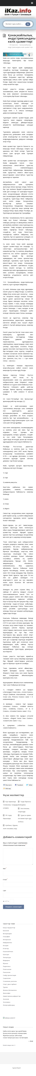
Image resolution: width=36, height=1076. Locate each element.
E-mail (5, 879)
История (5, 945)
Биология (6, 931)
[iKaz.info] (18, 12)
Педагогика (6, 966)
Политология (7, 969)
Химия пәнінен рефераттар (11, 996)
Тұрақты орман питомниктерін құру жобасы (25, 818)
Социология (6, 978)
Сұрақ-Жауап (16, 1068)
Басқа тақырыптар (9, 928)
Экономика (6, 1002)
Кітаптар (6, 948)
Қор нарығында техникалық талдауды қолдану (10, 805)
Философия (6, 993)
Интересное (14, 45)
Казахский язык (8, 951)
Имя (4, 868)
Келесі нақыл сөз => (9, 1045)
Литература (7, 957)
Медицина (6, 960)
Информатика (7, 942)
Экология (6, 999)
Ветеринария (7, 933)
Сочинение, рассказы (10, 981)
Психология (6, 972)
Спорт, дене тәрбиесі (9, 984)
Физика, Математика (10, 990)
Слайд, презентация (9, 975)
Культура (6, 954)
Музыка (5, 963)
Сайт (4, 891)
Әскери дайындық (9, 1005)
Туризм (5, 987)
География (6, 936)
